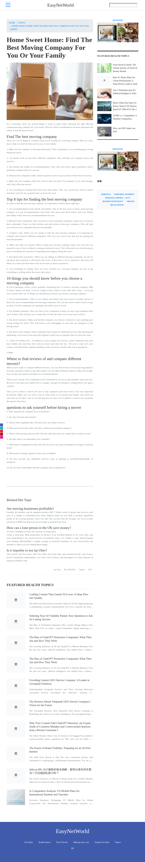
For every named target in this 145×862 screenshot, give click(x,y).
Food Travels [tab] (62, 842)
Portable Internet (124, 194)
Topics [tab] (118, 842)
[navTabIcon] (8, 5)
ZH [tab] (72, 848)
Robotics (106, 194)
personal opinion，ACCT (117, 198)
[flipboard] (1, 431)
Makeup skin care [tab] (81, 842)
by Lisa (57, 569)
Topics (21, 22)
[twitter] (1, 428)
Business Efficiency (113, 201)
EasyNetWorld (60, 5)
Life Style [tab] (28, 842)
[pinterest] (1, 434)
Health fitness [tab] (45, 842)
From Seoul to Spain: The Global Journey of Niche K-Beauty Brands (125, 68)
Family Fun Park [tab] (102, 842)
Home (12, 22)
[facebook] (1, 424)
